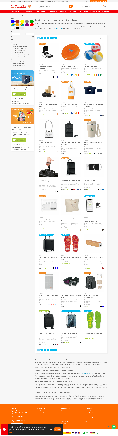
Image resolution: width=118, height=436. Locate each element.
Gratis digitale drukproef (66, 415)
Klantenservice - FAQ (65, 410)
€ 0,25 (42, 77)
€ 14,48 (87, 230)
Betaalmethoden (65, 421)
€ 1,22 (87, 115)
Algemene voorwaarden (42, 417)
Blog (86, 421)
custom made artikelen (57, 28)
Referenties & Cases (41, 413)
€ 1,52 (42, 228)
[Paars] (27, 24)
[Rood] (32, 24)
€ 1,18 (42, 114)
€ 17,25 (87, 306)
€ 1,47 (42, 151)
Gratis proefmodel (65, 413)
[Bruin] (17, 21)
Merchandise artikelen (90, 413)
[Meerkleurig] (13, 24)
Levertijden (63, 417)
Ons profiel (39, 410)
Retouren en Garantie (66, 419)
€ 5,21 (42, 304)
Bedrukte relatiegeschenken (91, 417)
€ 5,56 (64, 306)
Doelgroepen (53, 11)
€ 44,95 (65, 189)
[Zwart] (17, 28)
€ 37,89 (42, 344)
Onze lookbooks (88, 419)
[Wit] (13, 28)
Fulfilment (106, 11)
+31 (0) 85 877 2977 (88, 6)
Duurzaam (73, 11)
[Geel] (22, 21)
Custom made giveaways (90, 410)
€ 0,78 (87, 189)
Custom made (28, 11)
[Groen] (32, 21)
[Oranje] (17, 24)
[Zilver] (22, 28)
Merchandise (85, 11)
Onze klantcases (96, 11)
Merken (64, 11)
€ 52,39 (65, 342)
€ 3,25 (42, 191)
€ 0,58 (87, 75)
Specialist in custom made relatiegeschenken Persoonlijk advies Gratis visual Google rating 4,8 (37, 1)
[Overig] (22, 24)
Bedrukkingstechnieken (90, 415)
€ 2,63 (64, 153)
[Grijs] (27, 21)
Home (12, 15)
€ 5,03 (87, 268)
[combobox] (53, 6)
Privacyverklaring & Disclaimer (44, 419)
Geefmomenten (41, 11)
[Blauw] (13, 21)
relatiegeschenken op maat (86, 373)
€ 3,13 (87, 153)
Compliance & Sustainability (43, 415)
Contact (87, 1)
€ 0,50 (64, 75)
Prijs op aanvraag (66, 264)
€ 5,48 (64, 230)
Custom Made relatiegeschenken (98, 1)
